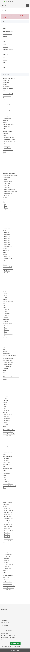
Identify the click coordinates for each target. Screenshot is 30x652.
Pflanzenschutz (6, 595)
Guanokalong (6, 274)
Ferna (4, 383)
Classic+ (6, 404)
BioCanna (6, 232)
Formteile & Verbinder (7, 450)
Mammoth (5, 402)
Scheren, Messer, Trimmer (8, 587)
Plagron (4, 307)
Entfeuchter (6, 460)
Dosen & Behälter (8, 364)
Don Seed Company (8, 512)
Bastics (5, 207)
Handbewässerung (7, 155)
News (4, 26)
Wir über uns (5, 54)
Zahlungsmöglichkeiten (8, 31)
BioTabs (4, 220)
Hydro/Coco (7, 256)
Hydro (5, 283)
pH (5, 479)
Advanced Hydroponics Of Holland (10, 175)
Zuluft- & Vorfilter (8, 448)
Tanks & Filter (7, 145)
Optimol (6, 112)
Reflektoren (5, 122)
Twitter (4, 62)
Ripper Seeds (7, 528)
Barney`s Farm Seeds (9, 510)
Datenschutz (5, 39)
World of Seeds (7, 540)
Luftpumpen (5, 157)
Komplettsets (7, 420)
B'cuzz (5, 205)
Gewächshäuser (6, 86)
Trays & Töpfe (7, 147)
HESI (4, 276)
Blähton (4, 343)
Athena (4, 213)
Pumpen (4, 162)
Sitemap (4, 44)
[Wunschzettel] (25, 1)
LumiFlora (6, 108)
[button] (23, 1)
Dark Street (6, 416)
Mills (4, 305)
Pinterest (5, 64)
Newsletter (5, 36)
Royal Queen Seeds (8, 530)
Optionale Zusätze (8, 187)
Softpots (6, 562)
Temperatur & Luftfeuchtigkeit (9, 485)
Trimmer (4, 372)
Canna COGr (7, 238)
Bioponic (6, 325)
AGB (4, 41)
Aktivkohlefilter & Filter (7, 435)
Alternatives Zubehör (9, 137)
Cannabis (5, 506)
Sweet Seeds (7, 536)
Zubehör (4, 90)
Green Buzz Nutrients (7, 266)
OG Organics (7, 185)
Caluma (6, 99)
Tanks (4, 166)
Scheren (4, 370)
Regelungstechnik (7, 464)
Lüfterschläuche (6, 462)
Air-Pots (6, 552)
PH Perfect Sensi (8, 193)
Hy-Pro (4, 291)
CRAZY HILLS (6, 250)
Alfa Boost (5, 197)
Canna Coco (7, 236)
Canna (4, 230)
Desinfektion (5, 252)
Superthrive (5, 321)
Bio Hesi (6, 278)
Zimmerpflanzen (8, 287)
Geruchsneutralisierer (7, 452)
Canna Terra (7, 244)
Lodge (5, 422)
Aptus (4, 199)
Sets (5, 143)
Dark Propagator (8, 414)
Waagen (6, 368)
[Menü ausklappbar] (2, 1)
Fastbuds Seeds (8, 516)
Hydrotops (5, 299)
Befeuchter (6, 458)
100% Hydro (7, 311)
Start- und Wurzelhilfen (8, 88)
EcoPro (6, 388)
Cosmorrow (6, 101)
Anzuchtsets (5, 84)
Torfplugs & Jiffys (6, 353)
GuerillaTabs (7, 224)
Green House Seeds (8, 518)
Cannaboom (5, 248)
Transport (5, 497)
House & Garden (6, 289)
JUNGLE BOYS (7, 522)
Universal (6, 317)
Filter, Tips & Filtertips (7, 495)
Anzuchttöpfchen (8, 554)
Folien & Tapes (6, 577)
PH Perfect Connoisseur (9, 189)
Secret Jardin (6, 412)
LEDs (4, 97)
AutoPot (4, 135)
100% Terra (6, 315)
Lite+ (5, 406)
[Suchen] (27, 5)
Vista (5, 398)
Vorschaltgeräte (6, 126)
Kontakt (4, 28)
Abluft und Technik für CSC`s (9, 433)
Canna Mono (7, 242)
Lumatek (6, 106)
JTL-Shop (17, 650)
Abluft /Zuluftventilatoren (8, 431)
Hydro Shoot (7, 418)
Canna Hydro (7, 240)
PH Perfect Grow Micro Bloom (11, 191)
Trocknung (5, 374)
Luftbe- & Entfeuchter (7, 456)
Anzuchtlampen (6, 80)
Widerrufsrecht (6, 51)
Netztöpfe (6, 560)
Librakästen (6, 558)
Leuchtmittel (5, 120)
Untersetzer (5, 570)
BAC (4, 215)
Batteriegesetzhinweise (8, 49)
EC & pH (4, 475)
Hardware (6, 329)
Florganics (5, 264)
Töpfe (4, 550)
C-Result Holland (6, 228)
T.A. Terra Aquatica (7, 164)
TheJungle (6, 116)
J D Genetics (7, 520)
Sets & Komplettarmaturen (8, 124)
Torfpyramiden (7, 568)
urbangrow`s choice (8, 538)
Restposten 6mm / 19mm (9, 141)
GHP (4, 386)
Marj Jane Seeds (8, 526)
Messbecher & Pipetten (8, 483)
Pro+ (5, 408)
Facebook (5, 57)
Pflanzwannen (6, 548)
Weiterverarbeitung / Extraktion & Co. (11, 376)
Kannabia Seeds (8, 524)
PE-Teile (4, 159)
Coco (5, 179)
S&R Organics (6, 319)
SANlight (6, 114)
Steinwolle (5, 351)
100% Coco (6, 309)
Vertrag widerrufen (15, 643)
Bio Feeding (7, 270)
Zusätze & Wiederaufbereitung (9, 355)
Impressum (5, 46)
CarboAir (6, 439)
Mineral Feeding (8, 272)
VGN (5, 209)
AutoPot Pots (7, 556)
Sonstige (4, 426)
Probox (5, 390)
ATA (5, 203)
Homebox (5, 394)
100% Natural (7, 313)
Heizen (4, 454)
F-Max (4, 262)
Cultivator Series (8, 181)
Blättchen (5, 493)
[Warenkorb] (28, 1)
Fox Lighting (7, 103)
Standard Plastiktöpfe (9, 564)
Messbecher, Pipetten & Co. (9, 585)
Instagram (5, 59)
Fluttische (5, 153)
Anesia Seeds (7, 508)
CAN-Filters (6, 437)
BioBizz (4, 218)
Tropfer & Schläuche (7, 168)
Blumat (4, 151)
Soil (5, 260)
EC (5, 477)
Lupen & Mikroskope (7, 583)
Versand (18, 646)
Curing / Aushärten (8, 362)
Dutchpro (5, 254)
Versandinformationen (7, 33)
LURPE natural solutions (8, 301)
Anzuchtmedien (6, 82)
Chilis (4, 542)
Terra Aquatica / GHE (7, 323)
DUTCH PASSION (8, 514)
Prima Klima (7, 442)
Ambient (6, 396)
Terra (5, 297)
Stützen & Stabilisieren (8, 589)
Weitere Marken (7, 118)
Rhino (5, 444)
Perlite (4, 349)
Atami (4, 201)
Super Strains (7, 534)
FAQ (4, 67)
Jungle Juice (7, 183)
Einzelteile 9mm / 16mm (9, 139)
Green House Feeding (7, 268)
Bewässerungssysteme (8, 149)
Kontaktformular (12, 639)
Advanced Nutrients (7, 177)
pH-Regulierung (7, 481)
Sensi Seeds (7, 532)
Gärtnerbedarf (6, 579)
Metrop (4, 303)
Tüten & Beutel (7, 366)
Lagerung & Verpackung (8, 360)
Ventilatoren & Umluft (7, 468)
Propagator (6, 410)
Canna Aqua (7, 234)
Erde (4, 347)
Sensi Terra (6, 195)
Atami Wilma (5, 133)
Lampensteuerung (7, 95)
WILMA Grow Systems (9, 211)
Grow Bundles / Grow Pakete (9, 593)
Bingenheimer (6, 504)
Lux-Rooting (7, 110)
